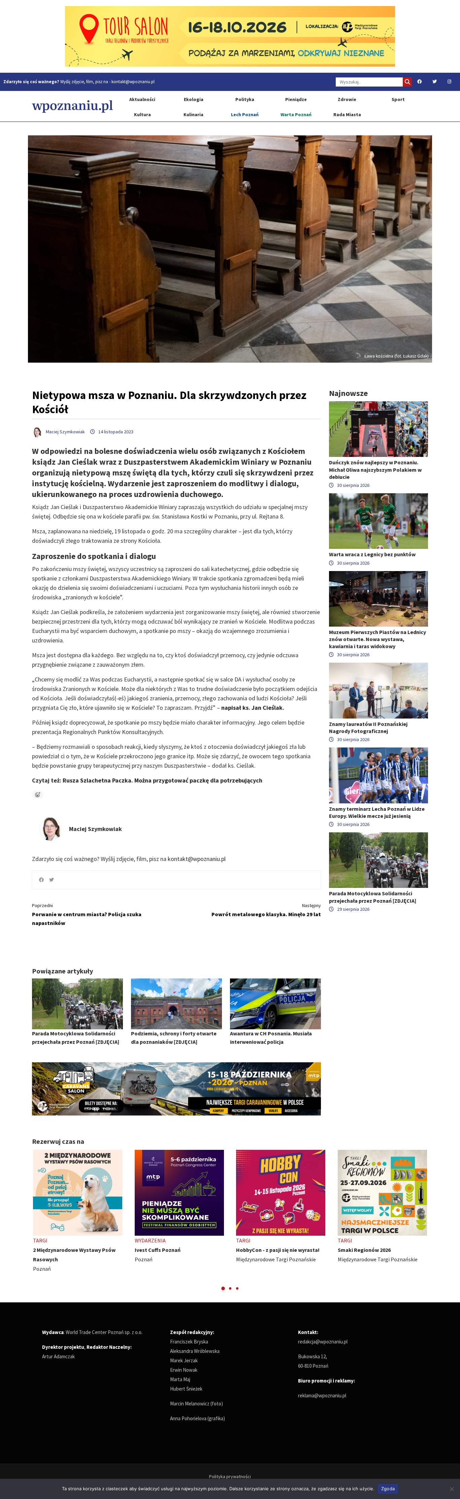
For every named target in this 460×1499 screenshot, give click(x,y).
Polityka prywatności (230, 1476)
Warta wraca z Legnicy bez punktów (372, 554)
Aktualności (142, 99)
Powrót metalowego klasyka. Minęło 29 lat (266, 910)
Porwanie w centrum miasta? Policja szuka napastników (86, 914)
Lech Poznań (245, 114)
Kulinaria (193, 114)
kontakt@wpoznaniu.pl (133, 82)
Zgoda (388, 1488)
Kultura (142, 114)
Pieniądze (296, 99)
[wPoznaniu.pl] (72, 106)
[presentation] (38, 1221)
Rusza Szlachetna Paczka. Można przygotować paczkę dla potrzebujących (162, 780)
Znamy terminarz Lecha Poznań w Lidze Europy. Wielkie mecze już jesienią (377, 812)
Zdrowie (347, 99)
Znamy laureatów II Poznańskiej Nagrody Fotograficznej (368, 727)
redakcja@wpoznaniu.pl (323, 1341)
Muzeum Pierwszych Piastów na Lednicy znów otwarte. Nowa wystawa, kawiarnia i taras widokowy (377, 639)
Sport (398, 99)
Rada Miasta (347, 114)
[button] (223, 1288)
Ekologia (193, 99)
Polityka (244, 99)
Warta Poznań (296, 114)
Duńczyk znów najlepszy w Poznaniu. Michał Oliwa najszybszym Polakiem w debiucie (375, 469)
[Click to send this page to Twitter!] (51, 880)
